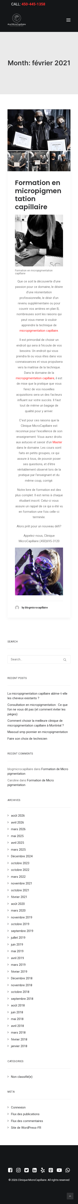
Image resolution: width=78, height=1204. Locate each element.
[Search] (39, 659)
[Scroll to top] (70, 1196)
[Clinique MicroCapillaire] (16, 20)
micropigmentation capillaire (39, 330)
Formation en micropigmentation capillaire (38, 194)
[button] (68, 20)
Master (57, 442)
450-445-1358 (33, 4)
